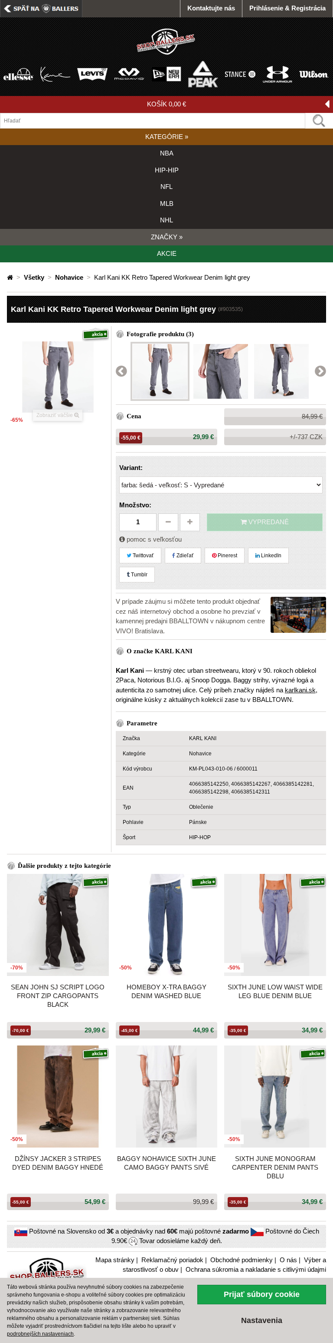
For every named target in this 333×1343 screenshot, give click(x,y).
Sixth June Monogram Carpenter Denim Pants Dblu (275, 1167)
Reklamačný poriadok (172, 1260)
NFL (166, 186)
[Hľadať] (319, 121)
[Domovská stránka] (11, 277)
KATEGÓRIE (166, 136)
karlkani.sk (300, 690)
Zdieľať (184, 555)
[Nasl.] (320, 371)
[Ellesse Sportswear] (18, 73)
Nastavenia (261, 1320)
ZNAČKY (167, 237)
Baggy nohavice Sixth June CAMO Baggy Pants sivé (166, 1163)
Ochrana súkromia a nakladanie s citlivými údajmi (256, 1269)
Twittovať (142, 555)
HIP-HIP (167, 170)
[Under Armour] (277, 73)
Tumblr (138, 575)
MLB (166, 203)
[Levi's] (92, 73)
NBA (166, 153)
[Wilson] (314, 73)
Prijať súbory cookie (262, 1294)
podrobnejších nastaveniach (40, 1334)
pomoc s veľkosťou (153, 539)
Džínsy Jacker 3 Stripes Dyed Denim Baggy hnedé (57, 1163)
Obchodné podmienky (241, 1260)
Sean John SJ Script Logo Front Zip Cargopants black (57, 995)
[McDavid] (129, 73)
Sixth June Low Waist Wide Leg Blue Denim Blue (275, 991)
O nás (288, 1260)
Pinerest (226, 555)
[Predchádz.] (121, 371)
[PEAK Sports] (203, 73)
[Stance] (240, 73)
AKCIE (166, 253)
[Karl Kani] (55, 73)
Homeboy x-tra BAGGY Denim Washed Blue (166, 991)
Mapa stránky (114, 1260)
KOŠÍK (166, 104)
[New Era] (166, 73)
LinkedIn (270, 555)
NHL (166, 220)
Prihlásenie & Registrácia (287, 8)
